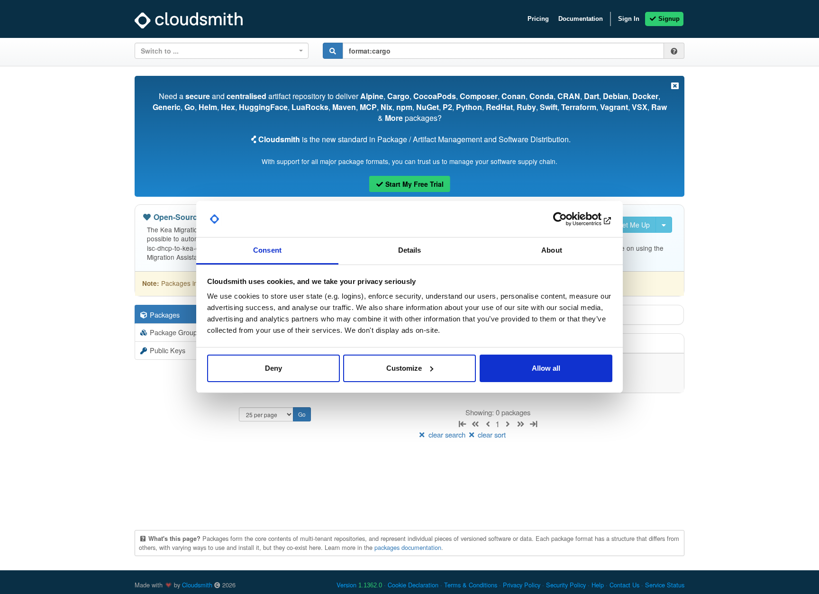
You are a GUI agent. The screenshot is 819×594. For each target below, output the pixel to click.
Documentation (580, 18)
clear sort (491, 434)
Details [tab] (409, 250)
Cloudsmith (197, 584)
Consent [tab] (267, 250)
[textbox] (219, 50)
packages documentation (407, 547)
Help (598, 584)
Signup (668, 18)
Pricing (538, 18)
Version (359, 584)
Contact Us (624, 584)
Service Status (664, 584)
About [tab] (551, 250)
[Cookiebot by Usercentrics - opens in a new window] (570, 219)
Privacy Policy (521, 584)
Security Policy (566, 584)
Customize (404, 368)
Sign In (628, 18)
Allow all (546, 368)
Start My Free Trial (413, 184)
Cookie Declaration (413, 584)
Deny (273, 368)
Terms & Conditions (470, 584)
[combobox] (222, 51)
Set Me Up (633, 224)
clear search (447, 434)
